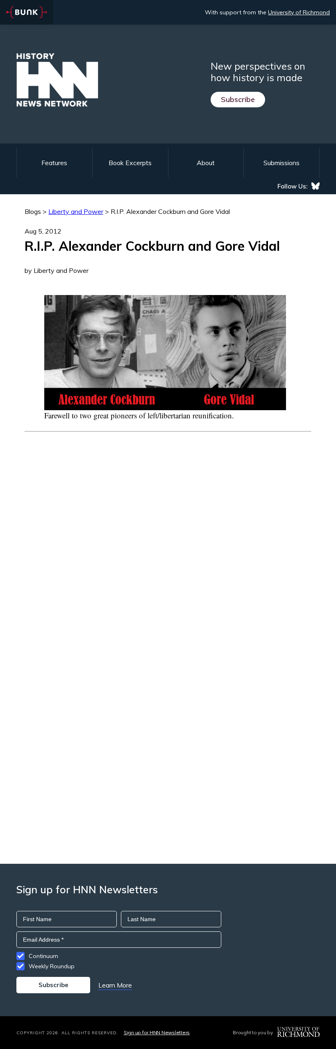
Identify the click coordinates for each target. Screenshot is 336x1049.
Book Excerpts (130, 163)
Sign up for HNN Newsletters (157, 1032)
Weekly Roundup (52, 966)
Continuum (43, 956)
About (206, 163)
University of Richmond (299, 12)
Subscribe (238, 99)
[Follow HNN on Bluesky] (315, 186)
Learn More (115, 985)
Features (54, 163)
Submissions (281, 163)
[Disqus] (168, 534)
